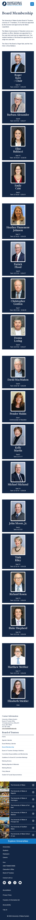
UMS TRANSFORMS (9, 866)
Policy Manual (6, 771)
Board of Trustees (8, 873)
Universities (6, 847)
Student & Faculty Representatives (12, 775)
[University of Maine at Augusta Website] (18, 792)
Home (4, 736)
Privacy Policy (7, 895)
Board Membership (8, 747)
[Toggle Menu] (32, 4)
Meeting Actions (6, 761)
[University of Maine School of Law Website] (18, 835)
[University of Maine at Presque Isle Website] (18, 820)
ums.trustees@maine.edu (9, 728)
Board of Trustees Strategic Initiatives (13, 750)
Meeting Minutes (7, 768)
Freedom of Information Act (11, 900)
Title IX (5, 910)
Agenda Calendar (7, 740)
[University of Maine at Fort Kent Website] (18, 806)
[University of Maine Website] (18, 785)
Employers (6, 854)
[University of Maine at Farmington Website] (18, 799)
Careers (5, 857)
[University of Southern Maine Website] (18, 827)
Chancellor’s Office (8, 869)
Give (4, 862)
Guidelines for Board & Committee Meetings (14, 757)
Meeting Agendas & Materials (10, 764)
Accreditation (7, 890)
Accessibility (7, 905)
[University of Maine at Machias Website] (18, 813)
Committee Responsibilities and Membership (15, 754)
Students (5, 850)
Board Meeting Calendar (9, 743)
